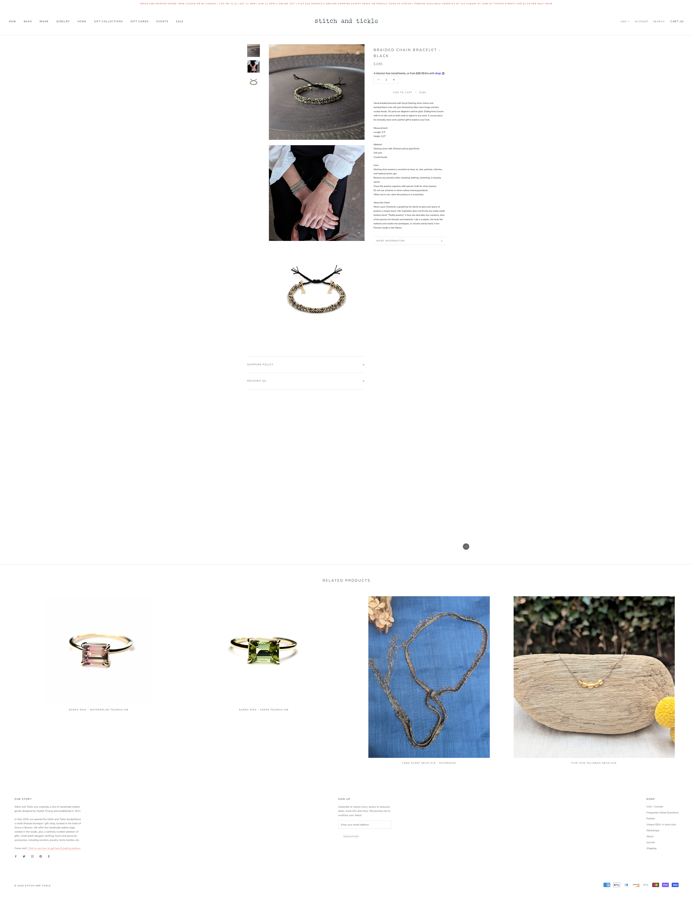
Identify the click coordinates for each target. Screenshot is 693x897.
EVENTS (162, 21)
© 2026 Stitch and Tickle (32, 885)
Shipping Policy (260, 364)
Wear (44, 21)
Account (641, 21)
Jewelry (63, 21)
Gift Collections (108, 21)
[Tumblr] (49, 856)
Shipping (651, 848)
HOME (82, 21)
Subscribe (351, 836)
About (649, 836)
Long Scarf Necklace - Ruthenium (429, 763)
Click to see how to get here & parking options (54, 848)
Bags (28, 21)
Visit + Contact (654, 806)
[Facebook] (15, 856)
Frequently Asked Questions (662, 812)
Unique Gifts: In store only (661, 824)
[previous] (11, 679)
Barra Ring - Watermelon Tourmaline (99, 709)
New (12, 21)
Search (659, 21)
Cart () (677, 21)
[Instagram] (32, 856)
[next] (682, 679)
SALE (180, 21)
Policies (650, 818)
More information (390, 240)
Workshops (652, 830)
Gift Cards (140, 21)
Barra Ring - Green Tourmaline (264, 709)
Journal (650, 842)
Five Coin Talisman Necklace (594, 763)
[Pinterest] (40, 856)
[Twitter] (24, 856)
